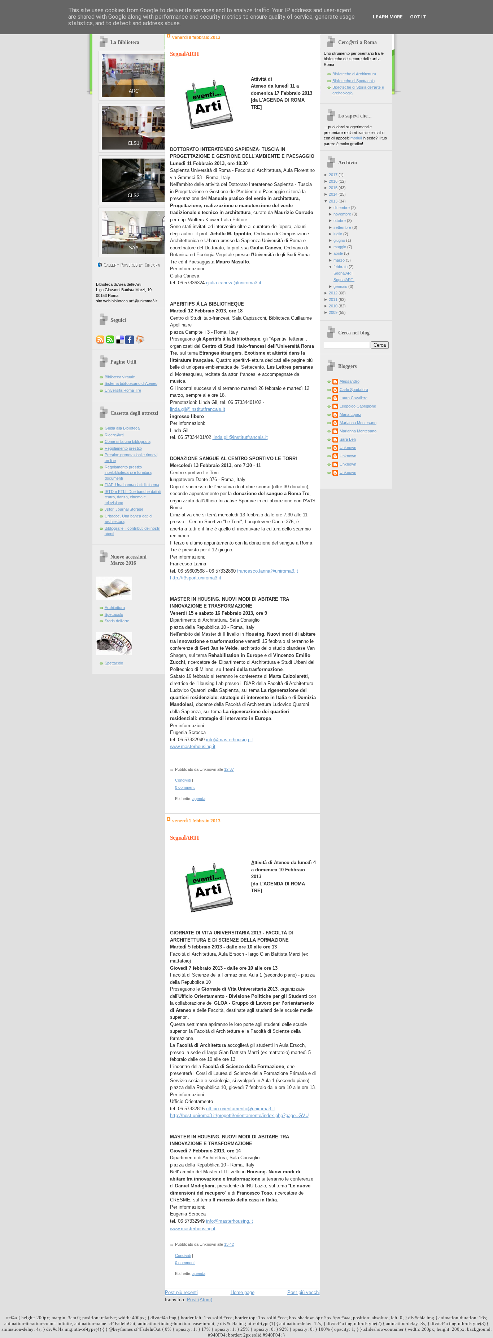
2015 (333, 188)
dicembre (341, 207)
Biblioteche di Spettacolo (353, 81)
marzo (339, 260)
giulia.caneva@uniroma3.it (233, 282)
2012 (333, 293)
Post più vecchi (303, 1292)
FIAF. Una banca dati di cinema (132, 485)
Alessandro (349, 381)
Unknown (348, 447)
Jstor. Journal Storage (124, 509)
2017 (333, 175)
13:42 (229, 1244)
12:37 (229, 769)
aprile (338, 253)
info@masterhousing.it (229, 739)
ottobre (339, 220)
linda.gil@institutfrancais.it (197, 409)
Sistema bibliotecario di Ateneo (131, 383)
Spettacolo (114, 614)
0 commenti (185, 787)
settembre (342, 227)
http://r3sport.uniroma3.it (195, 578)
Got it (418, 16)
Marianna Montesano (358, 423)
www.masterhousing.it (192, 746)
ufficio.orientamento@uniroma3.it (240, 1108)
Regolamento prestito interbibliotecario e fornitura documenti (128, 472)
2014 (333, 194)
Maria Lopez (350, 414)
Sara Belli (348, 439)
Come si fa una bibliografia (127, 441)
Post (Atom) (199, 1299)
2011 (333, 299)
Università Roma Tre (123, 390)
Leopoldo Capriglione (358, 406)
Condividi (183, 780)
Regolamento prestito (123, 448)
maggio (339, 247)
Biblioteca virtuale (120, 377)
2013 (333, 201)
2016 (333, 181)
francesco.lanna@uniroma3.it (267, 571)
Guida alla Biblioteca (122, 428)
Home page (242, 1292)
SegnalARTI (184, 53)
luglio (337, 234)
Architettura (115, 607)
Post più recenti (181, 1292)
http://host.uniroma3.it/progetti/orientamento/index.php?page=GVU (239, 1115)
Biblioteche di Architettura (354, 74)
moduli (356, 138)
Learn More (388, 16)
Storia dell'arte (117, 621)
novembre (342, 214)
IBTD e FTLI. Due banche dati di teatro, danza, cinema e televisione (133, 497)
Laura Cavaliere (353, 398)
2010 (333, 306)
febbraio (340, 267)
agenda (198, 798)
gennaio (340, 286)
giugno (339, 240)
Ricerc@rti (114, 435)
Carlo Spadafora (354, 389)
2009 (333, 312)
